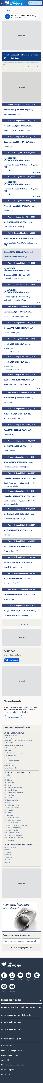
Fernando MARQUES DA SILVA (19, 595)
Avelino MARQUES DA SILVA (18, 398)
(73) (16, 519)
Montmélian (9, 519)
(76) (11, 615)
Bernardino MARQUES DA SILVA (20, 562)
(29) (19, 130)
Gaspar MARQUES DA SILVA (18, 252)
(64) (11, 384)
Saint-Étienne (9, 451)
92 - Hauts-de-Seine (11, 817)
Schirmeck (21, 275)
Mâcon (6, 211)
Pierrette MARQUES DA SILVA (19, 126)
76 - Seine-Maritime (11, 805)
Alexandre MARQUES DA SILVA (19, 206)
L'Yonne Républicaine (11, 486)
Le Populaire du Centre (12, 748)
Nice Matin (8, 763)
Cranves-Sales (10, 333)
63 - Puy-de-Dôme (11, 790)
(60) (27, 316)
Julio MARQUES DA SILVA (17, 344)
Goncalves (8, 855)
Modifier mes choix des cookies (12, 1065)
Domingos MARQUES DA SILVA (19, 142)
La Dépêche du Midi (11, 735)
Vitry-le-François (21, 384)
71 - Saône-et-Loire (11, 800)
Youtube (20, 980)
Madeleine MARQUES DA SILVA (19, 514)
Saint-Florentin (10, 483)
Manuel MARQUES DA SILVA (18, 328)
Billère (6, 384)
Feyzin (6, 402)
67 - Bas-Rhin (9, 795)
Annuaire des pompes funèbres (12, 1051)
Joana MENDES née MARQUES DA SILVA (16, 269)
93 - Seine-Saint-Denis (12, 820)
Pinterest (12, 991)
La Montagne (8, 738)
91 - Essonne (8, 815)
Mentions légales (7, 1070)
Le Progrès (7, 170)
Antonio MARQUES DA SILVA (18, 238)
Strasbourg (8, 275)
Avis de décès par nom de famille (16, 1015)
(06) (12, 435)
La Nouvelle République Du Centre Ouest (18, 740)
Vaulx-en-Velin (10, 114)
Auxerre (7, 599)
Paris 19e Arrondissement (14, 467)
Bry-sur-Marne (10, 418)
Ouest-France (9, 765)
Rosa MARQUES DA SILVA (17, 430)
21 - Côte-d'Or (9, 780)
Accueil (7, 11)
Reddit (4, 991)
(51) (29, 384)
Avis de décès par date (11, 1022)
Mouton (7, 862)
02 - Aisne (7, 777)
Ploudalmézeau (10, 130)
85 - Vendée (8, 810)
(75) (6, 245)
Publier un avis (35, 3)
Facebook (4, 980)
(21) (24, 519)
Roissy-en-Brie (10, 583)
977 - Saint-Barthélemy (12, 828)
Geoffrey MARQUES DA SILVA (19, 380)
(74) (18, 333)
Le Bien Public (9, 743)
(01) (21, 165)
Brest (23, 130)
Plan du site (5, 1074)
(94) (24, 227)
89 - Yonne (8, 812)
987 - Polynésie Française (13, 835)
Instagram (29, 980)
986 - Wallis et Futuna (12, 833)
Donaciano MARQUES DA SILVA (19, 478)
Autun (6, 349)
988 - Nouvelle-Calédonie (13, 838)
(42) (17, 451)
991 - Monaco (9, 840)
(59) (17, 551)
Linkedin (36, 980)
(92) (14, 243)
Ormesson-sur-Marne (13, 227)
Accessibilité (5, 1060)
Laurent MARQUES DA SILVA (18, 312)
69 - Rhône (8, 797)
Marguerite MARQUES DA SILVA (20, 611)
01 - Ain (7, 775)
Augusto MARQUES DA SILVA (18, 462)
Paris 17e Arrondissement (27, 243)
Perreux (7, 535)
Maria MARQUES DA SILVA (18, 222)
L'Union (7, 758)
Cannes (7, 435)
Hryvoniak (8, 857)
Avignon (7, 316)
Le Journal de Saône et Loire (13, 352)
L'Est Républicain (10, 755)
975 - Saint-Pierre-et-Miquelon (15, 825)
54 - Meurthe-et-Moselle (13, 787)
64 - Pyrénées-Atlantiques (13, 792)
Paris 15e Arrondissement (14, 257)
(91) (11, 147)
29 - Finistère (9, 782)
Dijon (20, 519)
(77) (18, 583)
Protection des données (9, 1055)
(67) (15, 275)
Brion (36, 165)
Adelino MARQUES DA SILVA (18, 110)
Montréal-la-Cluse (11, 165)
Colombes (8, 243)
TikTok (12, 980)
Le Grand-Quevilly (20, 615)
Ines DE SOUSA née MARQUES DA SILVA (17, 159)
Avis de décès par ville (11, 1029)
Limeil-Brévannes (11, 567)
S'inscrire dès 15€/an (13, 717)
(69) (18, 114)
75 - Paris (7, 802)
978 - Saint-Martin (11, 830)
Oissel (6, 615)
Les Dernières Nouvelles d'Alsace (15, 278)
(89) (18, 483)
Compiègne (19, 316)
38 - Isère (7, 785)
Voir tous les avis (11, 660)
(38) (6, 167)
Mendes (7, 860)
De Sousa (7, 852)
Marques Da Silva (10, 847)
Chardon (7, 850)
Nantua (26, 165)
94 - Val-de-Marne (11, 822)
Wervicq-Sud (9, 551)
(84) (13, 316)
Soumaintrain (26, 483)
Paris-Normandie (10, 768)
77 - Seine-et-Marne (11, 807)
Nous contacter (6, 1046)
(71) (11, 211)
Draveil (7, 147)
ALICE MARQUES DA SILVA (17, 546)
